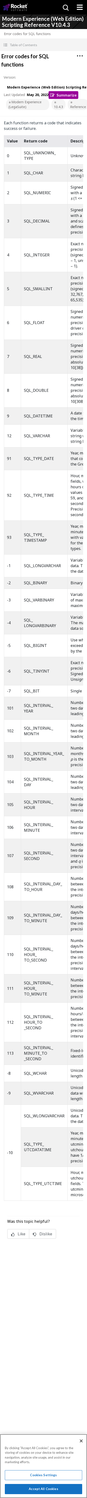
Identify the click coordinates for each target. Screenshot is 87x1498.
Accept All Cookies (43, 1489)
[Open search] (65, 7)
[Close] (81, 1441)
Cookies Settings (43, 1475)
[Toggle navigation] (80, 7)
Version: (10, 77)
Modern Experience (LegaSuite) (25, 104)
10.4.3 (58, 106)
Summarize (67, 95)
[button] (43, 45)
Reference (78, 106)
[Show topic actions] (80, 56)
